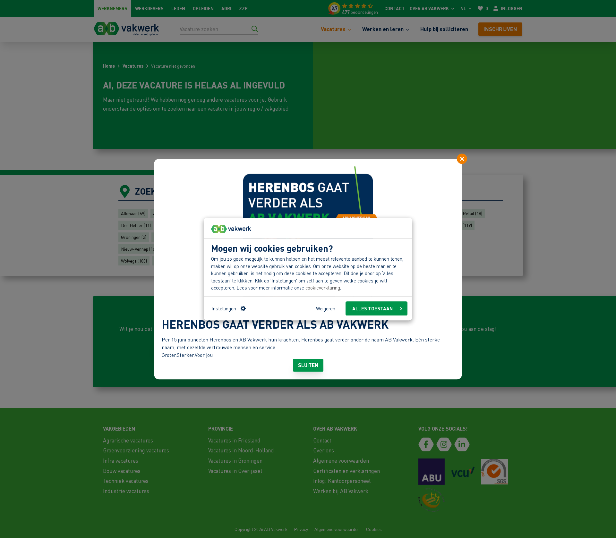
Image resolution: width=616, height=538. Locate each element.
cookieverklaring (322, 288)
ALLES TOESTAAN (372, 308)
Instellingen (223, 308)
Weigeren (325, 308)
